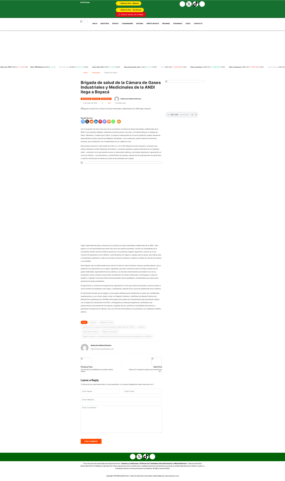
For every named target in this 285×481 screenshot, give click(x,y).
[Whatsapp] (202, 4)
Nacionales (96, 72)
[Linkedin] (96, 121)
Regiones (166, 23)
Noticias (96, 99)
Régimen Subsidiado (110, 332)
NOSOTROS (105, 23)
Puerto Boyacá (153, 23)
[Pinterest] (100, 121)
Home (85, 72)
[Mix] (109, 121)
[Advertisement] (142, 47)
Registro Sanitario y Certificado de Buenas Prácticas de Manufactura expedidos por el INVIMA (117, 336)
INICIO (95, 23)
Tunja (187, 23)
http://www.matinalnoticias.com (102, 349)
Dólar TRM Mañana (36, 67)
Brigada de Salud (106, 322)
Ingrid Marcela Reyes (90, 332)
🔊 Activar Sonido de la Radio (130, 14)
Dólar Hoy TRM (5, 67)
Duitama (139, 23)
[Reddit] (92, 121)
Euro (162, 67)
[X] (87, 121)
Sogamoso (177, 23)
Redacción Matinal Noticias (131, 99)
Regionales (106, 99)
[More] (119, 121)
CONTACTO (198, 23)
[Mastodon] (105, 121)
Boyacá (115, 23)
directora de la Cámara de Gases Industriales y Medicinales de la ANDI (108, 327)
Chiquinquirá (127, 23)
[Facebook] (182, 4)
